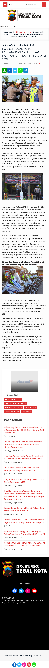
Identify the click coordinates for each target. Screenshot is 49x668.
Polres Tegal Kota (12, 411)
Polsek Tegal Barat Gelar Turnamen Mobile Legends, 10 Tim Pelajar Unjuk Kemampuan (24, 521)
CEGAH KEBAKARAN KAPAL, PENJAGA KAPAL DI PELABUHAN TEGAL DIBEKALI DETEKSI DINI (24, 544)
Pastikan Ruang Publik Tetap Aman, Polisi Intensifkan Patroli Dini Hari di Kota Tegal (23, 457)
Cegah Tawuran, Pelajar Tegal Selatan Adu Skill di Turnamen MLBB (24, 481)
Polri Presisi (26, 411)
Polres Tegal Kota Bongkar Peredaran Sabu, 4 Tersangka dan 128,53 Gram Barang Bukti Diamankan (24, 430)
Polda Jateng (30, 407)
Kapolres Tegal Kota (13, 407)
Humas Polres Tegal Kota (15, 403)
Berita (29, 32)
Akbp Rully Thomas (13, 399)
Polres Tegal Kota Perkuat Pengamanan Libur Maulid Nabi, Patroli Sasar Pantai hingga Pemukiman (23, 444)
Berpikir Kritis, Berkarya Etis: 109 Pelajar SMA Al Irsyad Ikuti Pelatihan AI (24, 509)
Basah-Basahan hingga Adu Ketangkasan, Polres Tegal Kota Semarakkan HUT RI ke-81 (24, 533)
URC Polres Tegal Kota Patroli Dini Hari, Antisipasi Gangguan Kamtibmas (22, 469)
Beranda (21, 32)
